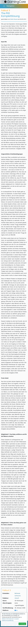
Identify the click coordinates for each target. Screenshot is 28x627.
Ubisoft (17, 598)
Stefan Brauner (14, 19)
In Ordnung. (22, 623)
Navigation (9, 6)
